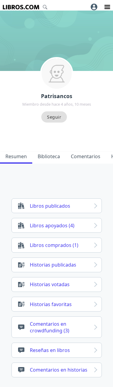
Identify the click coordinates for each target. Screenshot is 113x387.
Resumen (16, 156)
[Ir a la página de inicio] (20, 7)
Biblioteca (49, 156)
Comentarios (85, 156)
